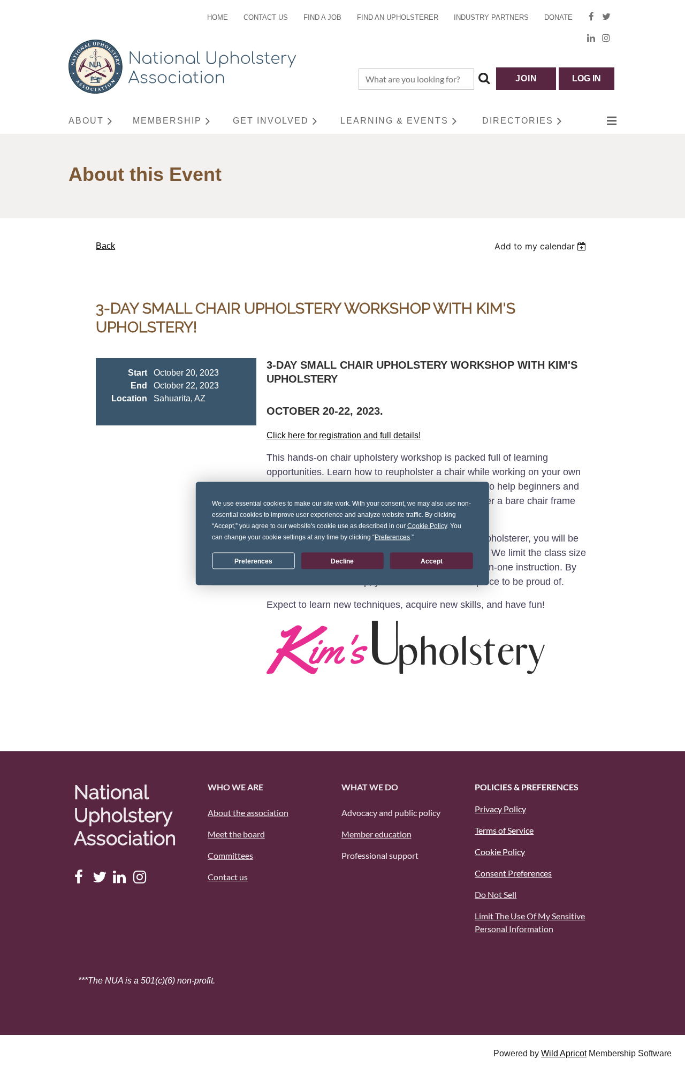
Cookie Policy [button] (427, 526)
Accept (432, 561)
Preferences (253, 561)
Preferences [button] (392, 537)
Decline (342, 561)
